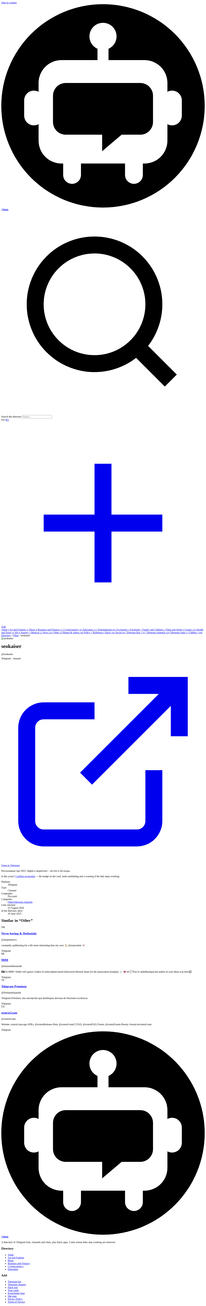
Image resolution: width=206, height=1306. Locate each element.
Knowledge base (16, 1293)
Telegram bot (14, 1281)
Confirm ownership (25, 876)
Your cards (13, 1290)
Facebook (136, 629)
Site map (12, 1296)
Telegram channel (17, 1284)
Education (90, 629)
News (48, 632)
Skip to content (9, 2)
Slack (110, 632)
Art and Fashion (19, 629)
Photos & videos (73, 632)
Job (17, 632)
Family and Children (153, 629)
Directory (6, 635)
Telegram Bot (136, 632)
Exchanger (123, 629)
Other (57, 632)
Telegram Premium (14, 986)
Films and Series (175, 629)
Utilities (195, 632)
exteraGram (9, 1012)
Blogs (33, 629)
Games (190, 629)
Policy (88, 632)
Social (120, 632)
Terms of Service (16, 1302)
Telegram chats (179, 632)
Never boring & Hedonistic (19, 933)
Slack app (13, 1287)
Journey (25, 632)
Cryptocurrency (72, 629)
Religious (98, 632)
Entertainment (107, 629)
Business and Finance (50, 629)
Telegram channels (157, 632)
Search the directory (11, 416)
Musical (36, 632)
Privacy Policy (15, 1299)
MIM (4, 960)
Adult (5, 629)
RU (7, 419)
